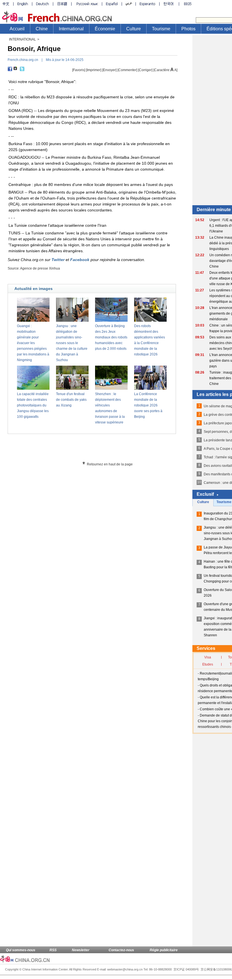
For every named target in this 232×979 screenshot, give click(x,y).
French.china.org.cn (23, 60)
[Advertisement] (102, 449)
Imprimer (93, 70)
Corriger (145, 70)
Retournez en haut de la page (110, 464)
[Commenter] (127, 70)
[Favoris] (78, 70)
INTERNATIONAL (22, 39)
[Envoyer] (109, 70)
